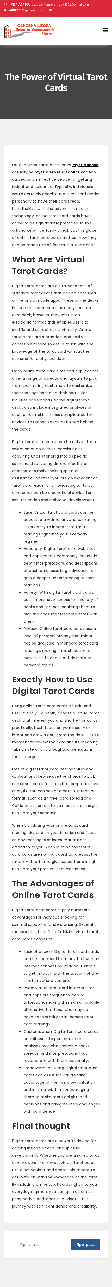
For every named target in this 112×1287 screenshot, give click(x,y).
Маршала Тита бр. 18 (30, 10)
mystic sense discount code (63, 172)
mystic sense (85, 164)
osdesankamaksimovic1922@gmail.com (50, 4)
